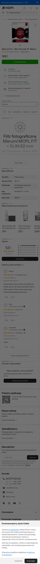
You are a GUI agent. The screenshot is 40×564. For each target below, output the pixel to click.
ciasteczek (14, 529)
